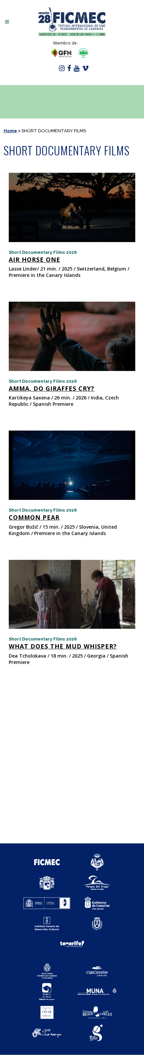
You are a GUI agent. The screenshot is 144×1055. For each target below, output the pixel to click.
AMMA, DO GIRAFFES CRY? (51, 388)
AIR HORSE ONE (34, 259)
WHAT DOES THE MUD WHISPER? (63, 646)
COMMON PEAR (34, 517)
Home (10, 130)
